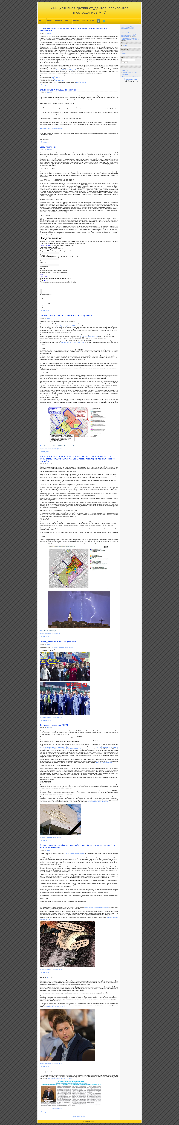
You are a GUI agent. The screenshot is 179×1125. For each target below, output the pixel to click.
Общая (49, 33)
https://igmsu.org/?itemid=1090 (65, 326)
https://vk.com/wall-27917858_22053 (63, 647)
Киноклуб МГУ (126, 69)
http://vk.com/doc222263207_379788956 (60, 1078)
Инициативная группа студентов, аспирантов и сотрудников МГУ (89, 10)
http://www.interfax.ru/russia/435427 (54, 1006)
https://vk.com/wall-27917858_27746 (51, 1063)
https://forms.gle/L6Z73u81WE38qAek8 (64, 70)
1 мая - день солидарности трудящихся (58, 641)
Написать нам (130, 79)
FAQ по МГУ (125, 70)
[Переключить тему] (138, 21)
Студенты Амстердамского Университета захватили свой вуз (130, 39)
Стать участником (48, 147)
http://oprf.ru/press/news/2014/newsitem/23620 (54, 747)
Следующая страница (79, 1116)
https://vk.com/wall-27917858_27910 (51, 717)
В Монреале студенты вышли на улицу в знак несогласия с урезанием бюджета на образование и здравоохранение (130, 27)
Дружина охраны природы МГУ (130, 76)
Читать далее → (46, 85)
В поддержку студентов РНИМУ (54, 725)
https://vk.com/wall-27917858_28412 (51, 633)
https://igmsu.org (59, 80)
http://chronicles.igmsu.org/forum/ (98, 801)
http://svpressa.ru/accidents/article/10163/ (96, 907)
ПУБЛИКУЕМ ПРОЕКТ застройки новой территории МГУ (66, 315)
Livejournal (125, 74)
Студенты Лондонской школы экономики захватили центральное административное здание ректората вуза (130, 34)
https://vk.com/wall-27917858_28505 (51, 449)
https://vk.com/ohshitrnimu (104, 762)
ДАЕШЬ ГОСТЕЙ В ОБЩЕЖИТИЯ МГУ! (58, 90)
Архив (125, 45)
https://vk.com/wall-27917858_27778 (51, 969)
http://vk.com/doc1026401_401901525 (72, 342)
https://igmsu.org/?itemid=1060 (89, 336)
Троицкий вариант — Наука (129, 72)
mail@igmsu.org (81, 82)
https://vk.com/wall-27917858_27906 (51, 837)
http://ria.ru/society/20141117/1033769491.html (68, 749)
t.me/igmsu (53, 79)
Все (123, 51)
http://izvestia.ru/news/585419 (75, 853)
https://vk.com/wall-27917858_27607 (51, 1109)
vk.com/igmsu (55, 77)
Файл (57, 446)
